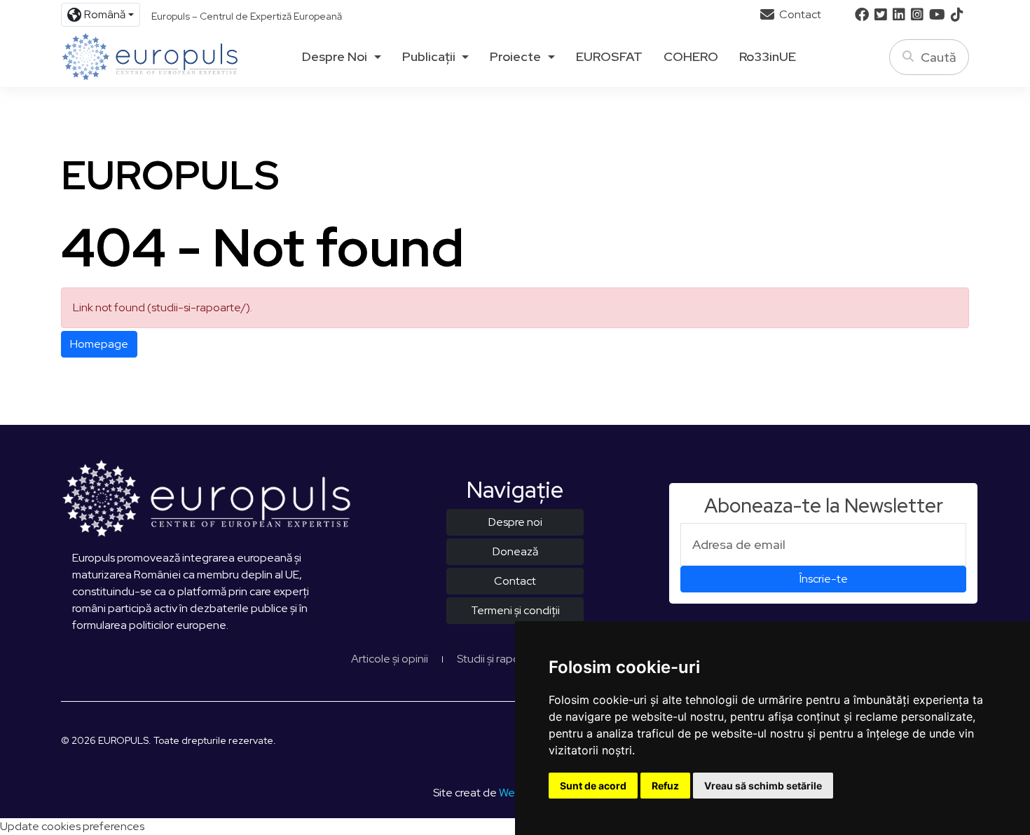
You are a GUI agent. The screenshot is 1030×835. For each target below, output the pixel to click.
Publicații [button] (428, 57)
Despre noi (515, 522)
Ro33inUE (767, 57)
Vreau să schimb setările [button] (763, 786)
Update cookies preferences (72, 826)
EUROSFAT (609, 57)
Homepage (99, 344)
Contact (799, 14)
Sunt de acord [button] (593, 786)
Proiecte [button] (515, 57)
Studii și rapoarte (499, 658)
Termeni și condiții (515, 610)
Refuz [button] (665, 786)
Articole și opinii (389, 658)
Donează (515, 551)
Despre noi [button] (334, 57)
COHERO (691, 57)
